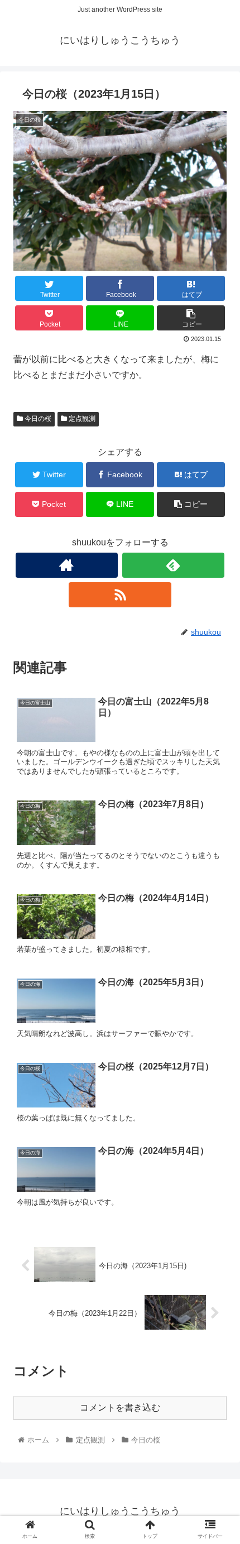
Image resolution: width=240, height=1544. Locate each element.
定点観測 (81, 419)
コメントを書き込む (120, 1407)
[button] (217, 1136)
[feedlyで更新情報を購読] (173, 565)
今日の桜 (37, 419)
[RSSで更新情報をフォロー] (120, 594)
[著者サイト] (67, 565)
